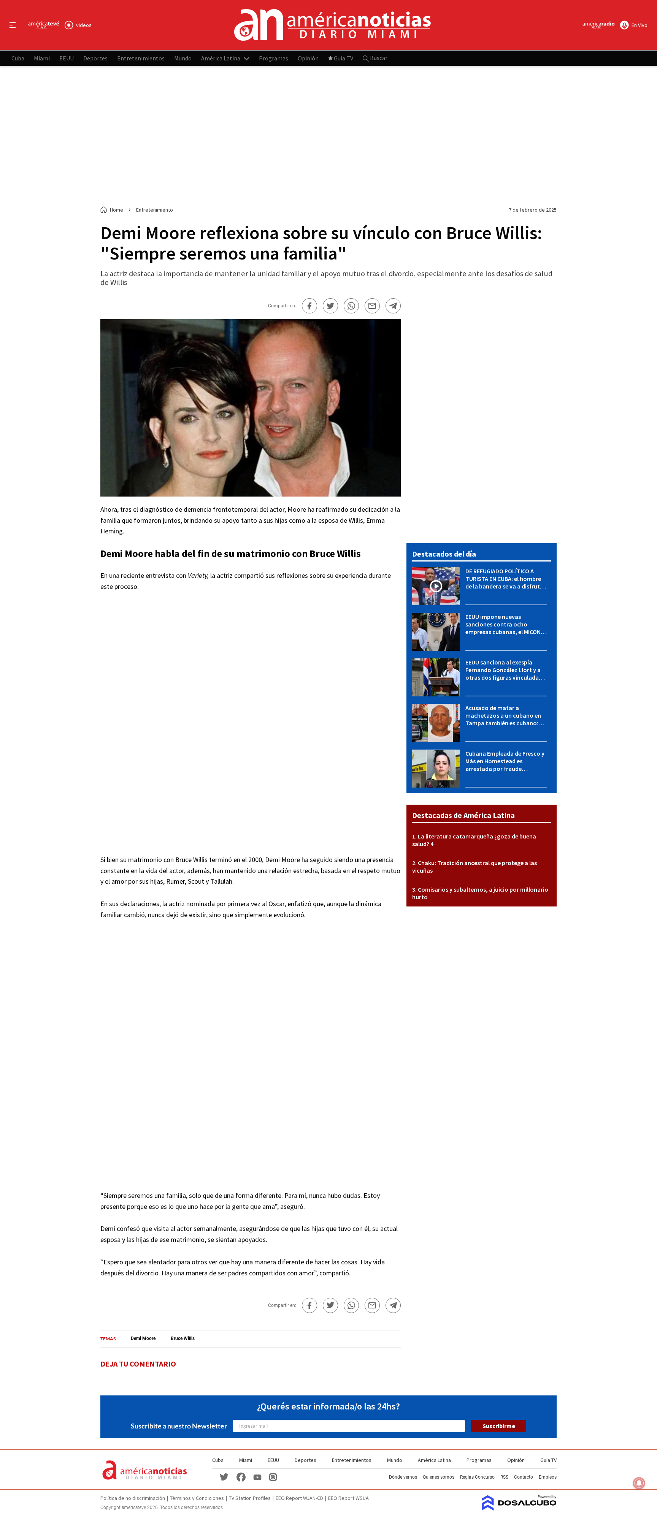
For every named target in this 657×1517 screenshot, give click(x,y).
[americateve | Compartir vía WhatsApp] (351, 305)
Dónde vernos (403, 1477)
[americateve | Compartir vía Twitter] (330, 305)
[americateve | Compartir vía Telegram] (393, 305)
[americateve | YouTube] (257, 1477)
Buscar (378, 58)
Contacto (523, 1477)
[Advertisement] (328, 136)
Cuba (17, 58)
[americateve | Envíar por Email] (372, 305)
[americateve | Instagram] (273, 1476)
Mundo (183, 58)
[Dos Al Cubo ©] (519, 1508)
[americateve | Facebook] (241, 1476)
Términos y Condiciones (197, 1498)
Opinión (308, 58)
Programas (273, 58)
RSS (504, 1477)
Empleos (548, 1477)
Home (116, 209)
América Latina (220, 58)
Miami (42, 58)
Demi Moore (126, 553)
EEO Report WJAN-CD (299, 1498)
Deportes (95, 58)
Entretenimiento (154, 209)
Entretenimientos (141, 58)
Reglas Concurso (477, 1477)
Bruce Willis (335, 553)
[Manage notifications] (639, 1483)
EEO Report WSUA (348, 1498)
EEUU (66, 58)
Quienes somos (438, 1477)
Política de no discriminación (132, 1498)
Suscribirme (498, 1426)
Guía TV (343, 58)
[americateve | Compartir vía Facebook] (309, 305)
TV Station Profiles (250, 1498)
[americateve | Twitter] (224, 1476)
